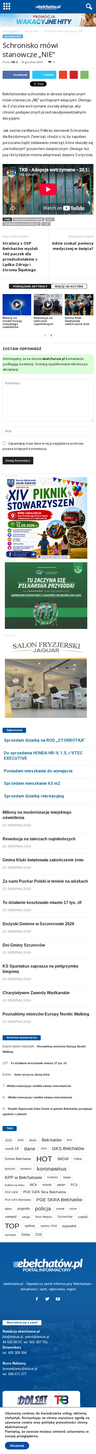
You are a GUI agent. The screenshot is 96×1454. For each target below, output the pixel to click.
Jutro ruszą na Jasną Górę (32, 1074)
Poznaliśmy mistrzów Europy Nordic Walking (46, 1014)
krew (66, 1177)
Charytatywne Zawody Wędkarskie (36, 993)
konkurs (25, 1169)
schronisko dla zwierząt (21, 224)
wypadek (69, 1226)
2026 (20, 1140)
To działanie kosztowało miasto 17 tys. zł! (42, 902)
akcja (32, 1140)
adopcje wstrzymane (29, 219)
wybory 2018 (49, 1225)
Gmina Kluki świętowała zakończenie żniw (77, 321)
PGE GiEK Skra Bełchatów (44, 1192)
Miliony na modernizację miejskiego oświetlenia (12, 322)
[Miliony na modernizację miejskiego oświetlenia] (17, 304)
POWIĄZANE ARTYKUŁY (30, 286)
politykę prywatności (58, 1422)
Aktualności (32, 31)
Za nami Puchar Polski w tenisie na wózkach (45, 881)
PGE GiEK (11, 1192)
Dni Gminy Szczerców (24, 945)
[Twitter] (48, 1299)
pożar (73, 1208)
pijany (8, 1208)
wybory (30, 1226)
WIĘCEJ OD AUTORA (69, 286)
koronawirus (52, 1169)
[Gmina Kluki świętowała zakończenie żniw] (79, 304)
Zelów (25, 1235)
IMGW (63, 1159)
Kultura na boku (14, 1185)
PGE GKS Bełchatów (18, 1199)
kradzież (52, 1177)
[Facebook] (38, 1299)
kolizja (78, 1158)
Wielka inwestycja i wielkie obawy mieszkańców (39, 1085)
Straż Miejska (43, 1216)
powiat (60, 1208)
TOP (46, 224)
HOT (50, 219)
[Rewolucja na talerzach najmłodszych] (48, 304)
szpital (83, 1217)
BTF (69, 1140)
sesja (26, 1217)
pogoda (23, 1208)
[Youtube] (58, 1299)
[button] (88, 6)
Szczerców (64, 1217)
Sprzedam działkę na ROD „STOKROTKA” (44, 740)
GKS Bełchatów (68, 1148)
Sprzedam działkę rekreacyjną (34, 795)
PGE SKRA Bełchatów (59, 1199)
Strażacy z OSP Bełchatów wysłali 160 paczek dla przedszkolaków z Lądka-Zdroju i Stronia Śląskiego (20, 256)
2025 (8, 1140)
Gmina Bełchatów (18, 1159)
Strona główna (11, 31)
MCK (33, 1185)
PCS (74, 1185)
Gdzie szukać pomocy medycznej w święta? (72, 246)
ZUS (38, 1235)
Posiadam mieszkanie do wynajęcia (38, 770)
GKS (44, 1148)
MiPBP (61, 1185)
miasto (47, 1184)
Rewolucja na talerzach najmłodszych (43, 321)
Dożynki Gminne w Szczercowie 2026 (38, 924)
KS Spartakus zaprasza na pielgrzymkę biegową (40, 969)
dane (29, 1148)
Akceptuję (17, 1446)
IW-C (14, 62)
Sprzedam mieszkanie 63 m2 (32, 783)
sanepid (10, 1217)
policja (43, 1208)
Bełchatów (51, 1140)
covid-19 (12, 1149)
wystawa (10, 1234)
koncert (10, 1169)
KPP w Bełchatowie (23, 1177)
